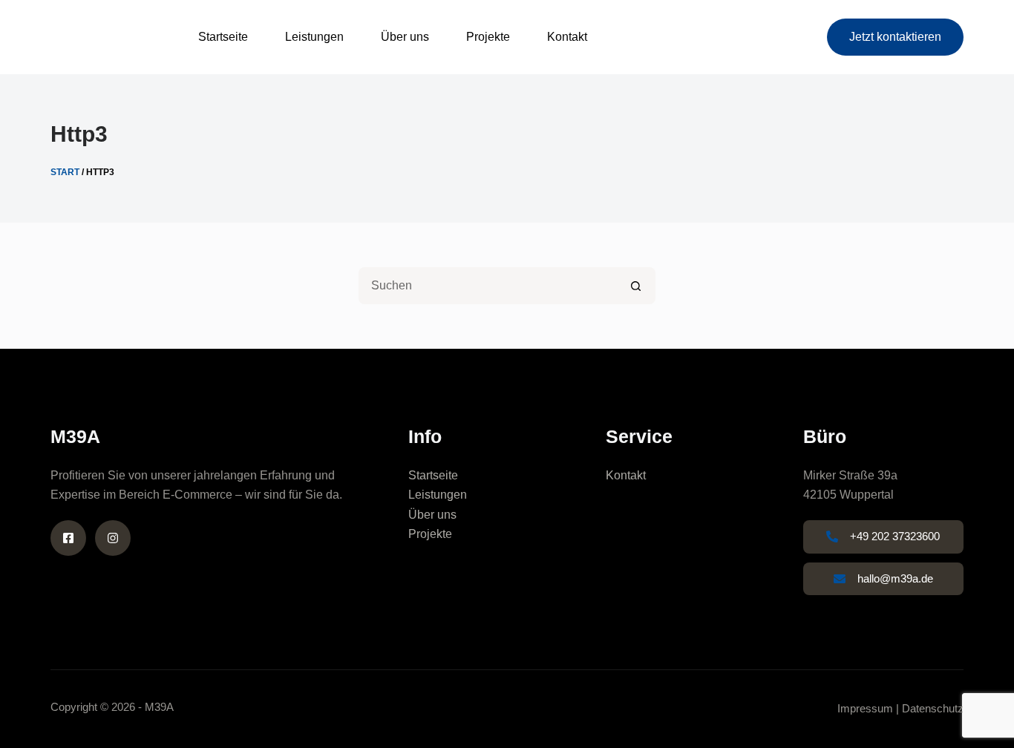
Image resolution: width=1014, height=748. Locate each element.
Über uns (405, 36)
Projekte (488, 36)
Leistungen (314, 36)
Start (64, 172)
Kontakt (567, 36)
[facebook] (68, 538)
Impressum (865, 708)
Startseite (223, 36)
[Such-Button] (636, 285)
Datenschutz (933, 708)
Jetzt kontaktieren (895, 36)
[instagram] (113, 538)
